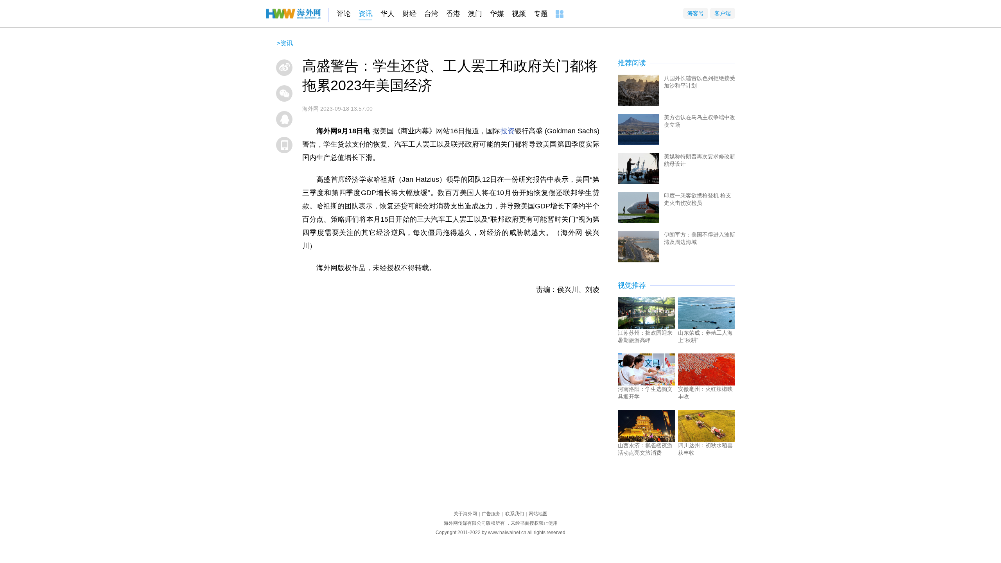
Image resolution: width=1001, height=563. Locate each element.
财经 (409, 14)
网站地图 (538, 513)
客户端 (722, 13)
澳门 (475, 14)
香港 (453, 14)
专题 (541, 14)
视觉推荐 (632, 285)
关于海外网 (465, 513)
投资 (507, 131)
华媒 (497, 14)
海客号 (695, 13)
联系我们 (514, 513)
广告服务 (491, 513)
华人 (387, 14)
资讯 (366, 14)
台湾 (431, 14)
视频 (519, 14)
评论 (344, 14)
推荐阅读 (632, 62)
